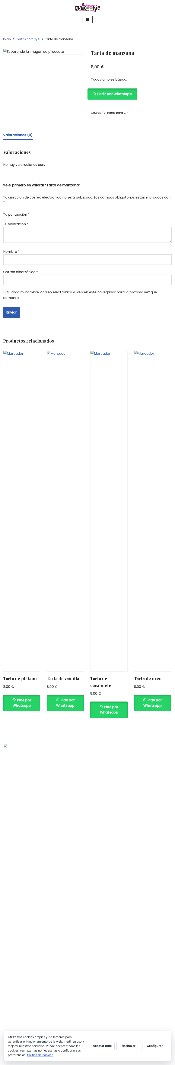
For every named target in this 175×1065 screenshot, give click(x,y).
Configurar (155, 1045)
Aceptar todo (102, 1045)
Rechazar (129, 1045)
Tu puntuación (16, 214)
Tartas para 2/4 (28, 39)
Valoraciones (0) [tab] (18, 134)
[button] (131, 94)
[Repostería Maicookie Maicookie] (87, 7)
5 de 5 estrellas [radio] (64, 212)
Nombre (11, 251)
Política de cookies (40, 1055)
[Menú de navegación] (88, 19)
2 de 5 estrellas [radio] (46, 212)
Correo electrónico (20, 271)
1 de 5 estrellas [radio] (40, 212)
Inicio (7, 39)
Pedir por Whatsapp (114, 93)
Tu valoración (15, 224)
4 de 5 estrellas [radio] (58, 212)
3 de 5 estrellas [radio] (52, 212)
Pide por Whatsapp (22, 703)
